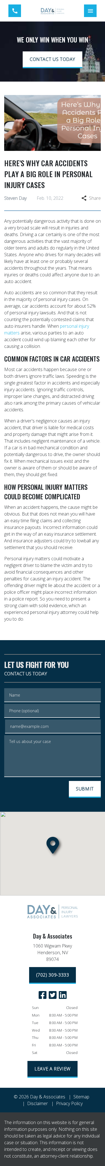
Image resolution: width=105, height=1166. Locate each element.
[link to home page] (52, 10)
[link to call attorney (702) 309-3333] (14, 10)
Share (95, 198)
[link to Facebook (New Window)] (42, 995)
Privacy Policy (69, 1103)
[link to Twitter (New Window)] (53, 995)
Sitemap (81, 1097)
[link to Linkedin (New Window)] (63, 995)
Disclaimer (37, 1103)
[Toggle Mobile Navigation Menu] (90, 10)
